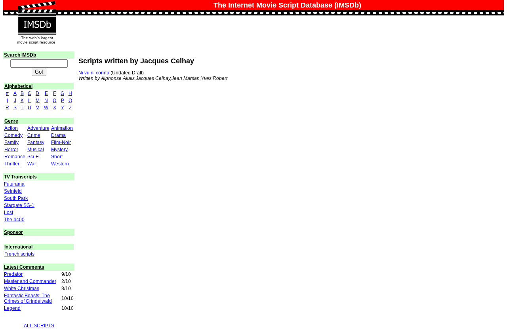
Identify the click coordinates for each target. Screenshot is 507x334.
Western (60, 164)
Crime (33, 135)
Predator (13, 274)
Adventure (38, 128)
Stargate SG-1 (19, 205)
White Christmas (21, 288)
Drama (58, 135)
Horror (11, 149)
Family (11, 142)
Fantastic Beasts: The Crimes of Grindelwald (28, 298)
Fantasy (35, 142)
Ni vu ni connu (93, 73)
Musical (35, 149)
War (31, 164)
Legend (12, 308)
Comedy (13, 135)
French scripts (19, 254)
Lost (8, 212)
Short (57, 156)
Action (11, 128)
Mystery (59, 149)
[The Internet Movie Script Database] (37, 8)
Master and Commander (30, 281)
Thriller (11, 164)
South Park (16, 198)
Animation (62, 128)
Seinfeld (13, 191)
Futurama (14, 184)
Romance (14, 156)
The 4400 (14, 219)
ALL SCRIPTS (39, 325)
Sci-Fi (33, 156)
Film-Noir (61, 142)
